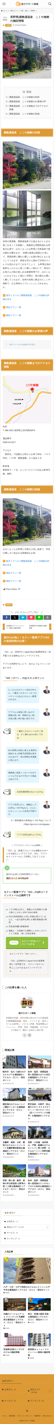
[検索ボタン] (50, 4)
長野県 (8, 25)
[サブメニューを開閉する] (48, 1227)
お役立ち (12, 1221)
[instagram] (29, 1035)
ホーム (4, 1416)
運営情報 (12, 1416)
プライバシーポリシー (25, 1416)
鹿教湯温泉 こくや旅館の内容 (24, 97)
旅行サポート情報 (27, 1013)
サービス (12, 1233)
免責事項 (37, 1416)
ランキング (13, 1238)
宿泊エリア (15, 1227)
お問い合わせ (47, 1416)
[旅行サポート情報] (27, 4)
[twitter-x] (24, 1035)
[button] (6, 617)
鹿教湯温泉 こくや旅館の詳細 (24, 114)
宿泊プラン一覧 (13, 307)
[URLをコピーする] (47, 617)
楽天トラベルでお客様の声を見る (22, 345)
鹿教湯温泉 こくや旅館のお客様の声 (27, 101)
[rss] (27, 1411)
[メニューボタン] (4, 4)
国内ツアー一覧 (13, 315)
